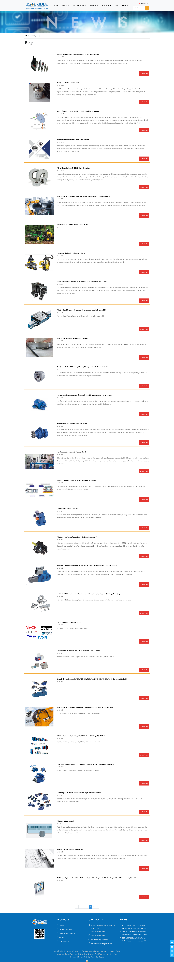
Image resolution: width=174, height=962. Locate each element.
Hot (107, 954)
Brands (93, 5)
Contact (126, 5)
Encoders (62, 925)
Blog (117, 5)
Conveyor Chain (87, 951)
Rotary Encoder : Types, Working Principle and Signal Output (78, 111)
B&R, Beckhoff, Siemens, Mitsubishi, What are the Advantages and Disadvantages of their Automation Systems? (96, 878)
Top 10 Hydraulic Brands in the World (70, 622)
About (65, 5)
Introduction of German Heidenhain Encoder (72, 338)
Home (55, 5)
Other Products (64, 941)
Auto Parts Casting (76, 954)
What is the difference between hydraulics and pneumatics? (78, 54)
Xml (111, 954)
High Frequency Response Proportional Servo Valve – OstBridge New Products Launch (87, 565)
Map (115, 954)
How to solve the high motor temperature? (71, 452)
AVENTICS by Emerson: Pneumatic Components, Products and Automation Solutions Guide (134, 934)
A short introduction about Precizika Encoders (73, 139)
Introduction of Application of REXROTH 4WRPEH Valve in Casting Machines (83, 196)
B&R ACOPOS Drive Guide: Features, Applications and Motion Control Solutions (134, 941)
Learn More (144, 73)
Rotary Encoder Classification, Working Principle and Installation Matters (82, 367)
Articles (32, 36)
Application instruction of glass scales (70, 849)
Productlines (79, 5)
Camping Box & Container (72, 951)
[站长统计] (87, 960)
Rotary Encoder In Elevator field (68, 83)
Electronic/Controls (65, 929)
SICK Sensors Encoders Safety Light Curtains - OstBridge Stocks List (81, 736)
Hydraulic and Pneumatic (67, 933)
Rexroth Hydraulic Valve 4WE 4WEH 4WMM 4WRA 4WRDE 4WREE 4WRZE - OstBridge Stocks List (92, 679)
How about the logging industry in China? (71, 253)
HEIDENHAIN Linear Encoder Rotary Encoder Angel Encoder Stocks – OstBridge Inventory (88, 594)
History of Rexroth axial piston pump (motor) (72, 423)
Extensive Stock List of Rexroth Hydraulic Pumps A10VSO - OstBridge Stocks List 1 (86, 764)
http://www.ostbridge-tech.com (101, 944)
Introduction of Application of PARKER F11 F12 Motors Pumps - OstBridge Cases (85, 707)
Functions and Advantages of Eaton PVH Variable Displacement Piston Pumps (84, 395)
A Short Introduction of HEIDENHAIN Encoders (73, 168)
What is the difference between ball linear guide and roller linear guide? (81, 310)
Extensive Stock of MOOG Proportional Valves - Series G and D (78, 651)
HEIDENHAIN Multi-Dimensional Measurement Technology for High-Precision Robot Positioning (134, 928)
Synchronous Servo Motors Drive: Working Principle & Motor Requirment (82, 281)
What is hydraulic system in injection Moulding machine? (77, 480)
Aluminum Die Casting (101, 951)
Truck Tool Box (100, 954)
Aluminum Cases (63, 954)
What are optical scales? (65, 821)
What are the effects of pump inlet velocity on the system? (77, 537)
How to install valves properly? (67, 509)
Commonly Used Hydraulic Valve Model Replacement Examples (79, 793)
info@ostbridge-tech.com (99, 940)
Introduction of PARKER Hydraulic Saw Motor (72, 225)
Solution (106, 5)
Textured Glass (114, 951)
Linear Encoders (89, 954)
